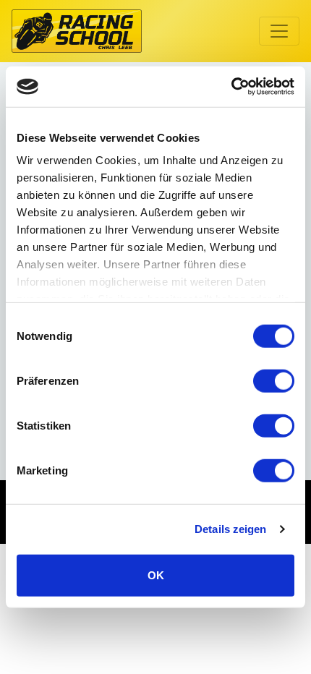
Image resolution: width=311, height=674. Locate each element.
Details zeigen (230, 529)
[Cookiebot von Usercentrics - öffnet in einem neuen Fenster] (231, 86)
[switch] (273, 380)
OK (156, 574)
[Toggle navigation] (279, 31)
